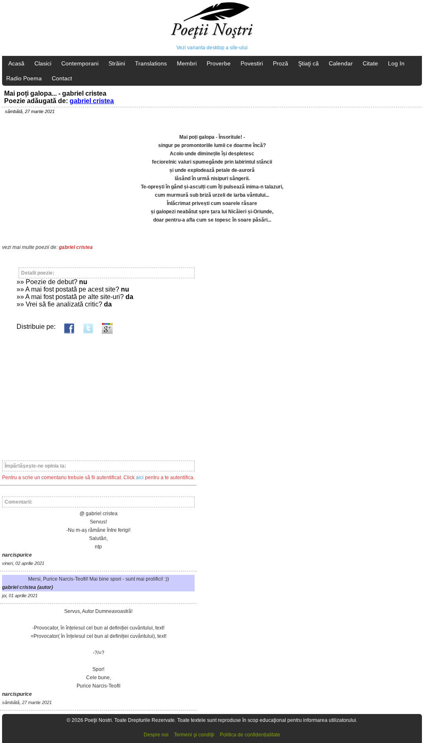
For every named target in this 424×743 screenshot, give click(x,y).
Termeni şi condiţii (194, 735)
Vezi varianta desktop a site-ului (212, 48)
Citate (370, 63)
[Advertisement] (98, 393)
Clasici (42, 63)
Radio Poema (24, 78)
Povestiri (252, 63)
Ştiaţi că (308, 63)
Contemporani (80, 63)
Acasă (16, 63)
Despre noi (156, 735)
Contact (62, 78)
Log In (396, 63)
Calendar (341, 63)
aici (140, 477)
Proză (280, 63)
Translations (151, 63)
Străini (116, 63)
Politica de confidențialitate (250, 735)
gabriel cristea (92, 100)
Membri (187, 63)
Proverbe (219, 63)
